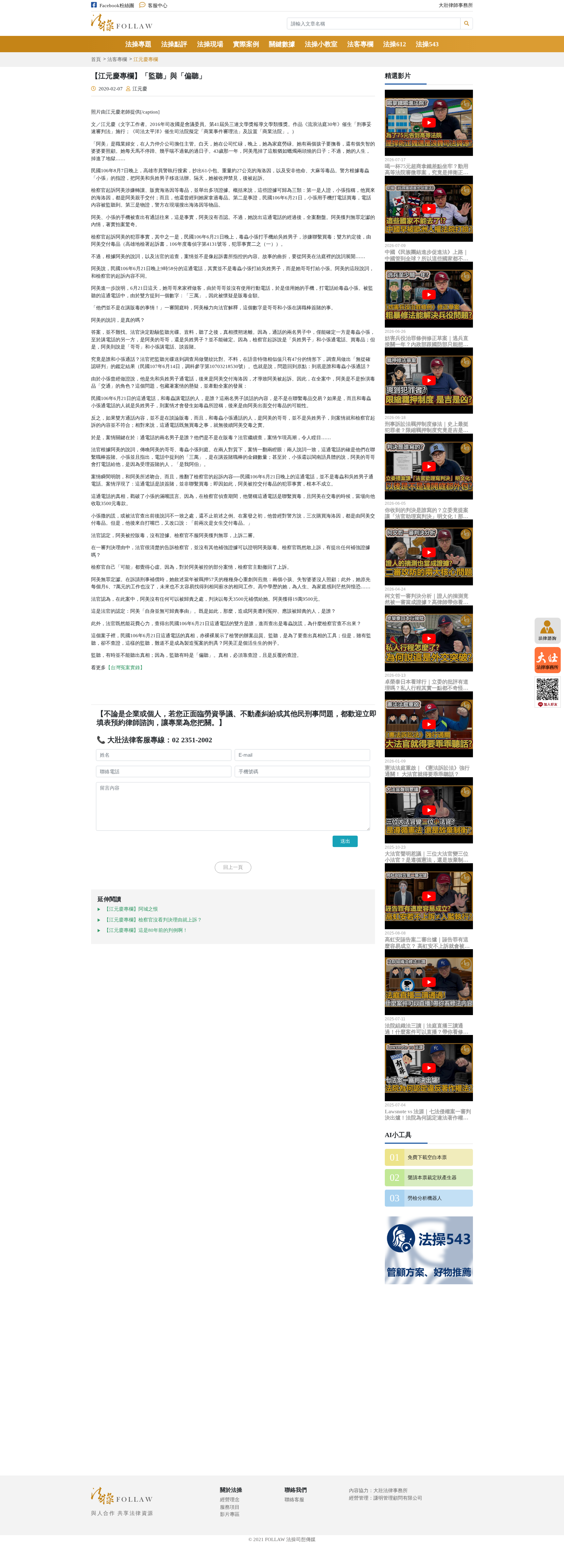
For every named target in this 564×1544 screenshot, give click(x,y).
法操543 (427, 44)
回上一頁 (233, 867)
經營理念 (230, 1499)
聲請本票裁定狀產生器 (432, 1177)
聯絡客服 (294, 1499)
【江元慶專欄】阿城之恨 (131, 909)
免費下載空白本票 (427, 1157)
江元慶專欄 (145, 59)
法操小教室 (321, 44)
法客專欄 (360, 44)
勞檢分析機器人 (425, 1198)
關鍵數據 (282, 44)
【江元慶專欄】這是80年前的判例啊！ (146, 930)
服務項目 (230, 1507)
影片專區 (230, 1514)
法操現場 (210, 44)
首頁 (96, 59)
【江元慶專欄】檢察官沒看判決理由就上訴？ (153, 919)
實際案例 (246, 44)
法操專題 (138, 44)
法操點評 (174, 44)
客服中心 (157, 5)
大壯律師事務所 (456, 5)
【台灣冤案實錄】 (125, 667)
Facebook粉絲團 (117, 5)
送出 (345, 841)
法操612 (394, 44)
